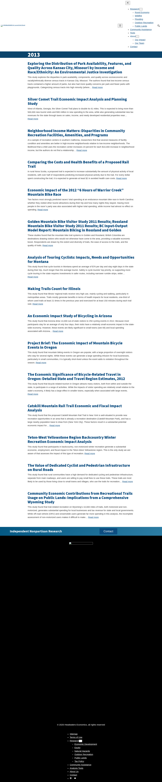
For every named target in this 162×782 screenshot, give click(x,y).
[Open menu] (120, 26)
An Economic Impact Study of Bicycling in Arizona (70, 316)
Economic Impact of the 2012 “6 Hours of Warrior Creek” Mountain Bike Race (76, 192)
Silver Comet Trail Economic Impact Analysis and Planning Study (77, 101)
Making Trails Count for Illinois (54, 289)
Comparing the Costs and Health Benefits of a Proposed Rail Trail (78, 164)
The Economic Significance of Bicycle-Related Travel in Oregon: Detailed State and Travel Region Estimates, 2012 (76, 376)
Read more (97, 87)
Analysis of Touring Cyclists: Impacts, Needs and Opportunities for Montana (81, 259)
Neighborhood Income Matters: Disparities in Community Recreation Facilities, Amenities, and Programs (76, 133)
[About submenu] (137, 36)
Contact (108, 531)
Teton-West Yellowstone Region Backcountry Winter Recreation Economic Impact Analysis (72, 439)
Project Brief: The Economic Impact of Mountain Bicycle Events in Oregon (75, 345)
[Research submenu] (141, 9)
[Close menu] (127, 3)
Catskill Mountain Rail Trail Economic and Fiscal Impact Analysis (75, 408)
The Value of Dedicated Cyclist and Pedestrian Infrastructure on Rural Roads (79, 467)
